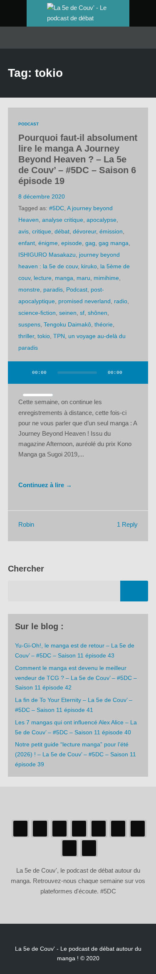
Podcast (28, 124)
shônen (97, 312)
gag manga (114, 243)
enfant (26, 243)
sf (82, 312)
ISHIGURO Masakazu (47, 254)
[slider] (38, 395)
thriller (26, 336)
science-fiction (37, 312)
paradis (53, 289)
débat (61, 231)
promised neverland (84, 301)
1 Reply (127, 524)
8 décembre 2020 (41, 196)
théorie (103, 324)
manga (64, 278)
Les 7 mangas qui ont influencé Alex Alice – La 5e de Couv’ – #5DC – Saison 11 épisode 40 (76, 727)
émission (111, 231)
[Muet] (134, 372)
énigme (48, 243)
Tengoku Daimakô (67, 324)
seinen (68, 312)
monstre (29, 289)
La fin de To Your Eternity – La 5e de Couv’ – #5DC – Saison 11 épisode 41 (73, 705)
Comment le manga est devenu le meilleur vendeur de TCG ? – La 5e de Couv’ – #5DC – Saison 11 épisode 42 (76, 678)
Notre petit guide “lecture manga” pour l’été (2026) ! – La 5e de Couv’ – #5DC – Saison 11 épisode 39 (75, 754)
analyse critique (62, 219)
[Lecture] (22, 372)
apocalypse (101, 219)
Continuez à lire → (45, 485)
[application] (78, 377)
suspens (29, 324)
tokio (43, 336)
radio (120, 301)
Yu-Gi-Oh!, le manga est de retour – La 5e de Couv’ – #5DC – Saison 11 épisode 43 (74, 650)
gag (90, 243)
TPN (59, 336)
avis (23, 231)
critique (41, 231)
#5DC (56, 208)
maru (83, 278)
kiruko (89, 266)
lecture (43, 278)
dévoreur (84, 231)
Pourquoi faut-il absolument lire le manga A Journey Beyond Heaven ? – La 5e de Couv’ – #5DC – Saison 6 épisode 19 (77, 159)
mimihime (106, 278)
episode (71, 243)
